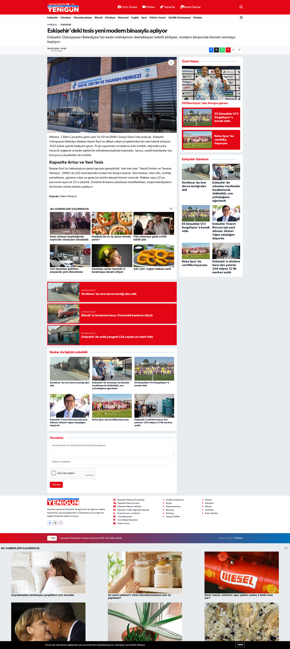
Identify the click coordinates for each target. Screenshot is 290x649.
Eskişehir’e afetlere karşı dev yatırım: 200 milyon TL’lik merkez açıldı (153, 422)
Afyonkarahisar (82, 17)
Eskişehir (52, 17)
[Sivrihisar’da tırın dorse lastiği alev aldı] (70, 368)
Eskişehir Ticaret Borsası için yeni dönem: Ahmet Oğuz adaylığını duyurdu (68, 422)
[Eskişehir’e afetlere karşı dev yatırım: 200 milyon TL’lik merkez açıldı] (154, 405)
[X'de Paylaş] (216, 49)
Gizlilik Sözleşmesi (179, 17)
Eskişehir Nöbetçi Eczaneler (131, 500)
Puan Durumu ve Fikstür (129, 513)
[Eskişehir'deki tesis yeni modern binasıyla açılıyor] (112, 95)
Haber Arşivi (123, 523)
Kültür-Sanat (158, 17)
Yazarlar (169, 7)
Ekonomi (123, 17)
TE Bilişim (238, 538)
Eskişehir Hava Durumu (128, 503)
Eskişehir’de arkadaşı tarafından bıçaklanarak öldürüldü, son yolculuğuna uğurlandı (110, 385)
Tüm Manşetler (125, 516)
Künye (169, 503)
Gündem (65, 17)
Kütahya (110, 17)
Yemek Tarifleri (173, 516)
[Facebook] (49, 522)
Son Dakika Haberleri (128, 520)
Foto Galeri (129, 7)
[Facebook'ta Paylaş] (211, 49)
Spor (144, 17)
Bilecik (99, 17)
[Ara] (241, 7)
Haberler (52, 25)
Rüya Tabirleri (211, 513)
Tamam (240, 645)
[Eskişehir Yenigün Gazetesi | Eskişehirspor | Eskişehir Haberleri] (63, 7)
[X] (55, 522)
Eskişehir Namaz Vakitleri (130, 506)
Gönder (56, 484)
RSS (53, 538)
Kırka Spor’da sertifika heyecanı (110, 419)
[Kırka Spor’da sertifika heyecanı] (112, 405)
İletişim (197, 17)
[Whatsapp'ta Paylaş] (222, 49)
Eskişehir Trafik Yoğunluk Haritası (133, 510)
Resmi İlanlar (192, 7)
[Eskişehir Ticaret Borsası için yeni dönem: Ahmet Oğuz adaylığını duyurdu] (70, 405)
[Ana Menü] (241, 18)
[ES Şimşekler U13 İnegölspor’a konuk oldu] (154, 368)
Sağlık (135, 17)
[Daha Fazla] (228, 49)
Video (151, 7)
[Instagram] (60, 522)
